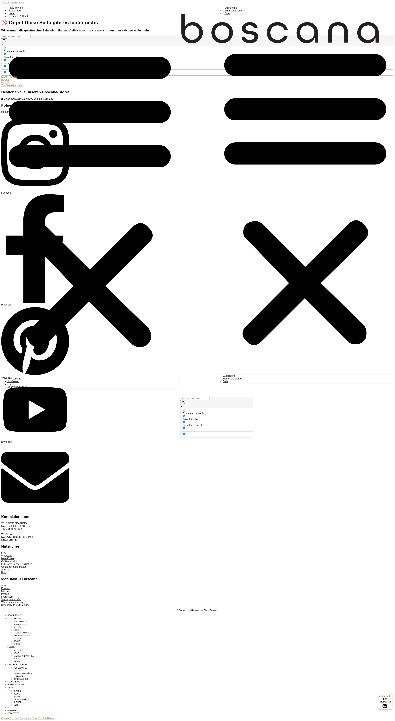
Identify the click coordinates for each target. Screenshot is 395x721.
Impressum (7, 596)
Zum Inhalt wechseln (12, 2)
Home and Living (234, 10)
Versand (5, 569)
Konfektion (15, 10)
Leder (12, 13)
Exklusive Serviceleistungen (16, 564)
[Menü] (390, 695)
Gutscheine (231, 7)
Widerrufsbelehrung (12, 602)
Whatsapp (6, 555)
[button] (89, 197)
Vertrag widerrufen (11, 599)
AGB (3, 585)
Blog (3, 572)
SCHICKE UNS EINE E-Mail (17, 537)
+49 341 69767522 (11, 529)
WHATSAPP (8, 534)
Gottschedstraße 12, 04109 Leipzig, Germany (28, 98)
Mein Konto (7, 558)
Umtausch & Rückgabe (14, 566)
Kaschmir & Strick (18, 16)
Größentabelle (9, 561)
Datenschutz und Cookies (15, 605)
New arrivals (16, 7)
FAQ (3, 553)
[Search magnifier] (183, 402)
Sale (227, 13)
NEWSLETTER (10, 539)
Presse (5, 594)
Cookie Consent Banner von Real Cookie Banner (28, 718)
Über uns (6, 591)
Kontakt (5, 588)
